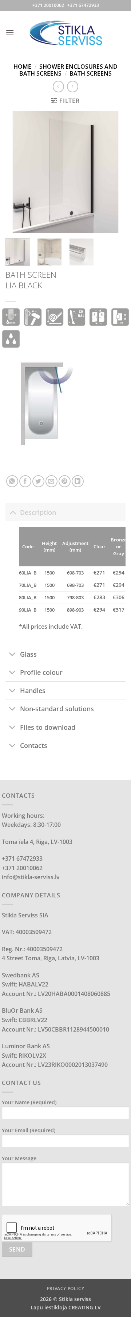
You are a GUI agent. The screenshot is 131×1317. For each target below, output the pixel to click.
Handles (32, 690)
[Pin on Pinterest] (65, 481)
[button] (9, 32)
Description (38, 512)
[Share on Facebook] (25, 481)
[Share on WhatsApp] (12, 481)
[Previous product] (72, 86)
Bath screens (91, 73)
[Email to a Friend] (51, 481)
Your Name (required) (29, 1102)
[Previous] (17, 172)
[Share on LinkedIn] (78, 481)
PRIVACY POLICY (65, 1288)
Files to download (47, 727)
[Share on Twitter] (38, 481)
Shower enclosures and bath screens (68, 70)
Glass (28, 654)
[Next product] (58, 86)
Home (22, 67)
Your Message (19, 1158)
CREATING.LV (84, 1307)
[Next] (113, 172)
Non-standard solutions (57, 708)
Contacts (33, 745)
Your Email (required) (28, 1130)
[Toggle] (12, 512)
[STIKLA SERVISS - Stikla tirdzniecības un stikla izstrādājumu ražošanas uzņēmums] (65, 32)
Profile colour (41, 672)
